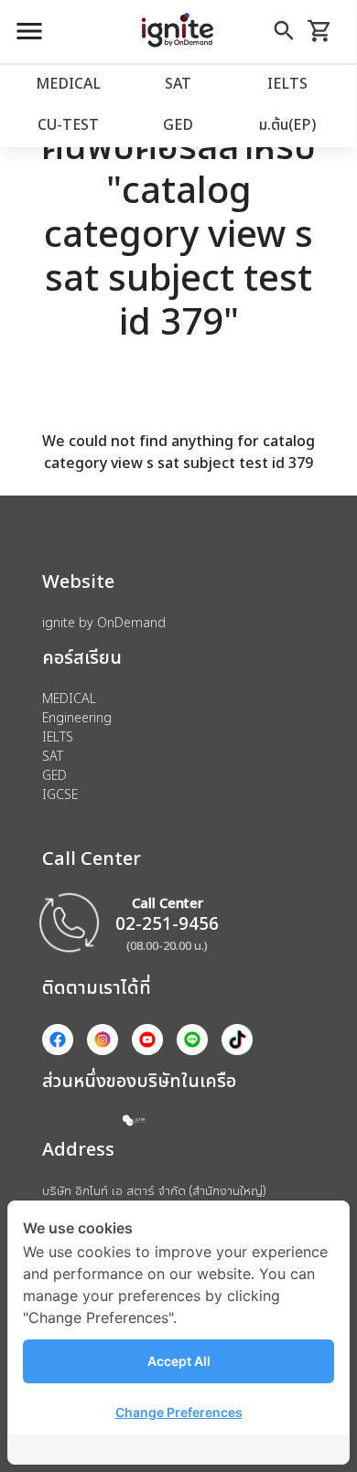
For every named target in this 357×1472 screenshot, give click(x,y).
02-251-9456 (167, 923)
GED (178, 124)
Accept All (179, 1361)
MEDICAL (68, 83)
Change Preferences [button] (179, 1412)
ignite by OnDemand (104, 622)
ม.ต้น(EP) (287, 124)
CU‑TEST (68, 124)
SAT (178, 83)
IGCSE (60, 794)
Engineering (77, 717)
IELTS (287, 83)
